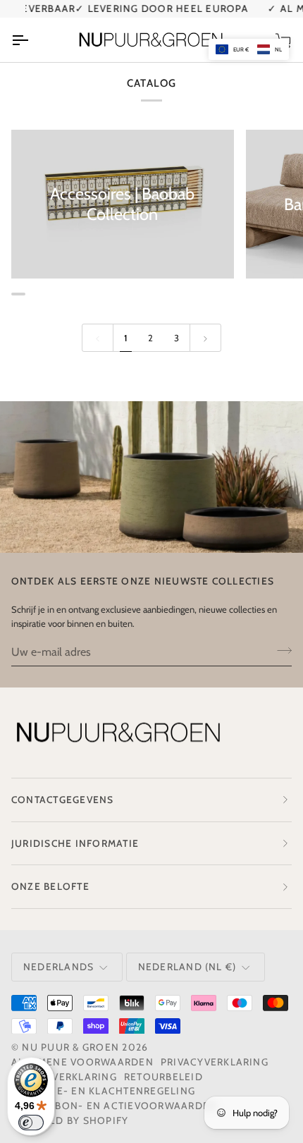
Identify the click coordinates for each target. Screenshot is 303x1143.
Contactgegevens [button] (62, 799)
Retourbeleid (163, 1076)
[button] (249, 49)
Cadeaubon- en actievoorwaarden (114, 1105)
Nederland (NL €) (187, 966)
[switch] (31, 1122)
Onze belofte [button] (50, 886)
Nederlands (58, 966)
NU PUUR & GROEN (70, 1047)
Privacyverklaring (214, 1062)
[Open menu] (32, 39)
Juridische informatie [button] (75, 843)
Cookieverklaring (64, 1076)
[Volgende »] (205, 338)
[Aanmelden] (280, 650)
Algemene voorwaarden (82, 1062)
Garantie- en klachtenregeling (103, 1090)
